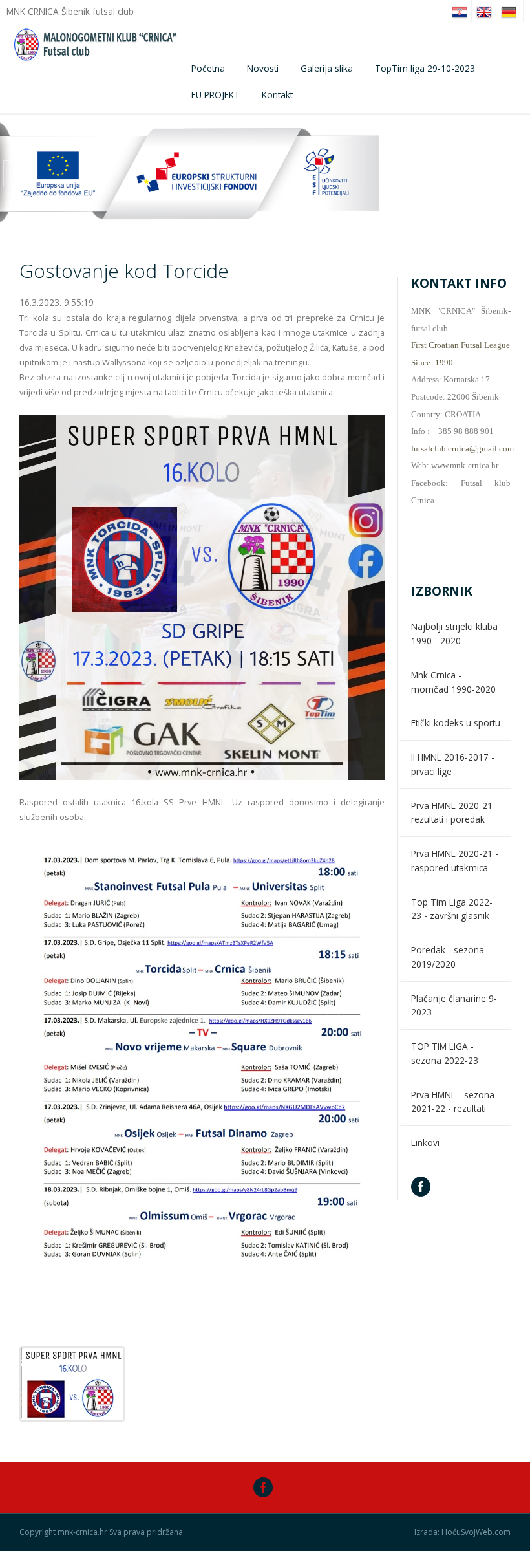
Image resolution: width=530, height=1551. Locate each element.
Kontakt (277, 95)
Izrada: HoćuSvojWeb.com (462, 1532)
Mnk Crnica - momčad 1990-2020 (453, 682)
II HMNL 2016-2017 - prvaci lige (452, 764)
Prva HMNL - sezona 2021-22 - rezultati (452, 1102)
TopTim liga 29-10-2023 (425, 68)
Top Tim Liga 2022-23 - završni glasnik (452, 909)
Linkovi (425, 1142)
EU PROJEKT (215, 95)
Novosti (263, 68)
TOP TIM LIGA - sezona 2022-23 (444, 1053)
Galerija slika (327, 68)
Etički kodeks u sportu (455, 723)
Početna (208, 68)
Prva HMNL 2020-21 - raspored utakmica (454, 860)
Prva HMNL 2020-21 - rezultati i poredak (454, 812)
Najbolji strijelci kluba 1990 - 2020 (454, 633)
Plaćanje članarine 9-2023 (454, 1005)
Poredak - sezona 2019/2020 (447, 957)
